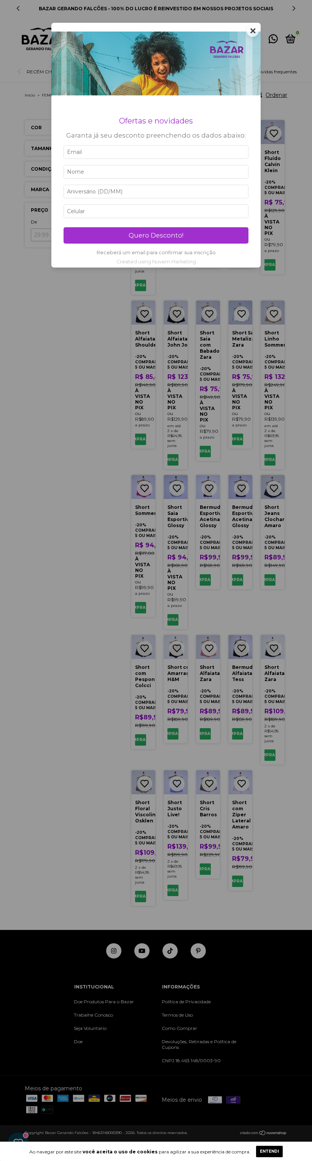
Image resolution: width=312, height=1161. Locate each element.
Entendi (269, 1151)
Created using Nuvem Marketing (156, 262)
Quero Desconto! (156, 235)
